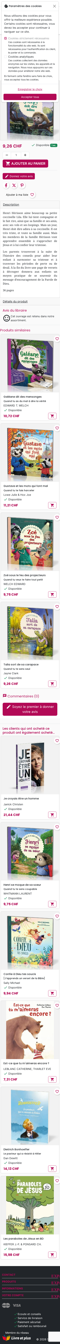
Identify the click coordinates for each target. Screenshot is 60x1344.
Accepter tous (30, 97)
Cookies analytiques (21, 56)
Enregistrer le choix (30, 89)
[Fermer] (54, 6)
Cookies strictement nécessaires (28, 38)
